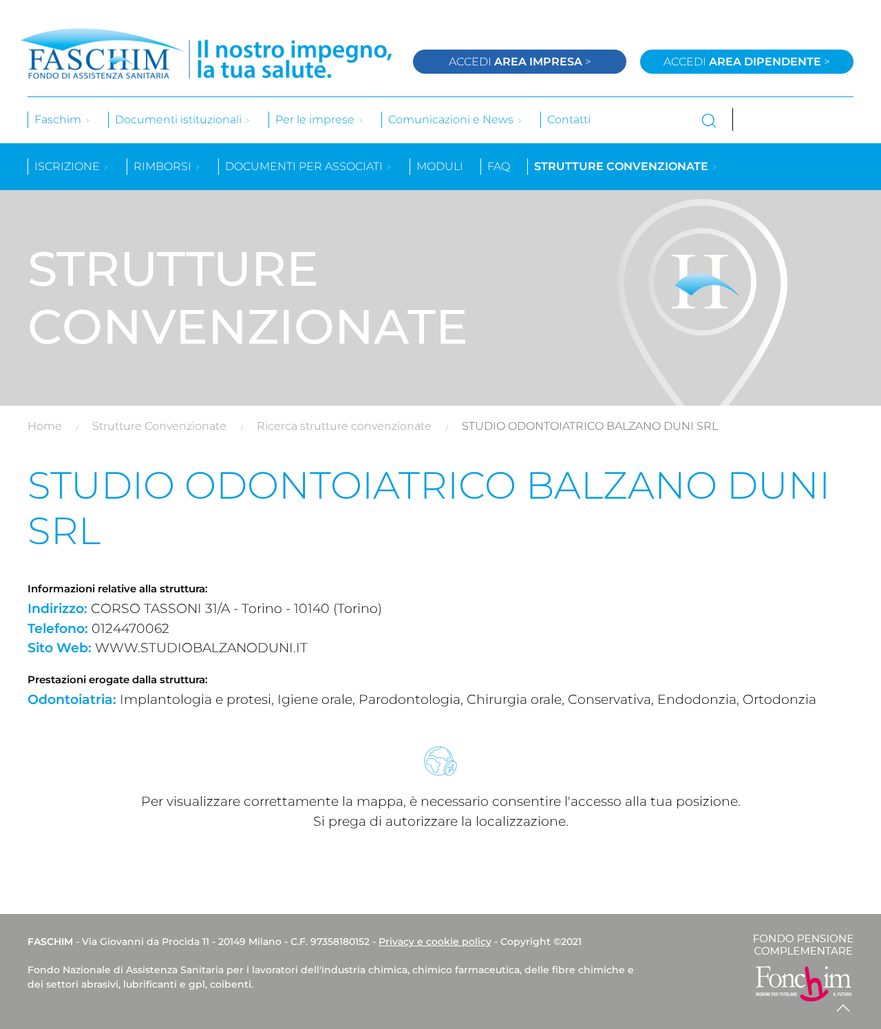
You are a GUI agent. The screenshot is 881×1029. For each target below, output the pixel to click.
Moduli (439, 166)
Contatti (569, 119)
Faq (498, 166)
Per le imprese (316, 119)
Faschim (59, 119)
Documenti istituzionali (179, 119)
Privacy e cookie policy (435, 941)
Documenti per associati (305, 166)
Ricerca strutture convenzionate (344, 426)
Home (45, 426)
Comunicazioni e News (452, 119)
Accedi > (520, 61)
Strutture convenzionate (622, 166)
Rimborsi (164, 166)
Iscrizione (68, 166)
